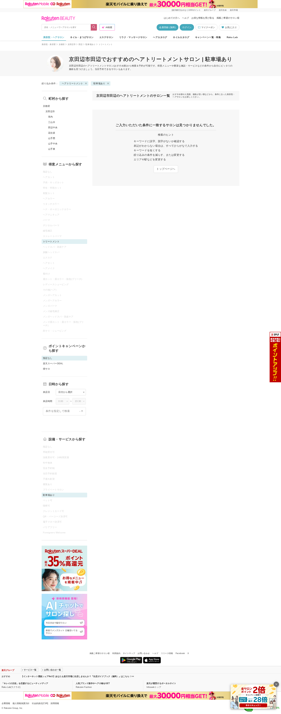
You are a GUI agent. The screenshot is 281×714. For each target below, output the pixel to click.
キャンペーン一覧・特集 (208, 37)
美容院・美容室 (49, 44)
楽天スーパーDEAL (53, 363)
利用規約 (116, 653)
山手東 (51, 149)
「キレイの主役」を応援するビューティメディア (25, 683)
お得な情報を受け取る (202, 18)
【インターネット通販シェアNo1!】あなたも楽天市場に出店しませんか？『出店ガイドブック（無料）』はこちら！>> (77, 676)
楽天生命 (223, 10)
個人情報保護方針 (21, 703)
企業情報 (6, 703)
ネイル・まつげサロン (82, 37)
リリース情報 (167, 653)
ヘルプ (185, 18)
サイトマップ (129, 653)
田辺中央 (53, 127)
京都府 (62, 44)
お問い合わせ (144, 653)
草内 (50, 116)
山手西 (51, 138)
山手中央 (53, 143)
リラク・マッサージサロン (133, 37)
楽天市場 (234, 10)
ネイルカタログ (181, 37)
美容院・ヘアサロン (53, 37)
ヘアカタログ (160, 37)
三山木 (51, 122)
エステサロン (106, 37)
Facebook (180, 653)
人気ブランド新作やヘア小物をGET (93, 683)
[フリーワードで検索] (94, 27)
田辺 (81, 44)
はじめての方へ (172, 18)
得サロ (46, 368)
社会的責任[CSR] (40, 703)
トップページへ (165, 168)
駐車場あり (91, 44)
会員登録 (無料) (167, 27)
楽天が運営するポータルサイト (161, 683)
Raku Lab (232, 37)
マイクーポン (208, 27)
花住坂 (51, 133)
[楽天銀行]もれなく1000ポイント (186, 10)
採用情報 (55, 703)
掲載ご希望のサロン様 (228, 18)
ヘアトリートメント (96, 65)
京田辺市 (72, 44)
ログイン (186, 27)
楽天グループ (210, 10)
